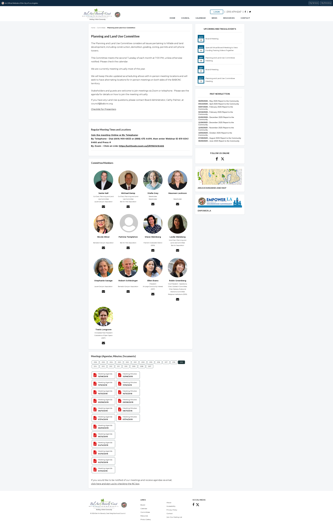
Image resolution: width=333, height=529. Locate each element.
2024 (111, 362)
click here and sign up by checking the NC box (115, 484)
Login (217, 12)
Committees (145, 512)
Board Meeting (212, 39)
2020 (143, 362)
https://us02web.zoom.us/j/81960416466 (141, 146)
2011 (118, 366)
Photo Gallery (145, 519)
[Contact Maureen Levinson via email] (177, 204)
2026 (95, 362)
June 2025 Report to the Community (224, 141)
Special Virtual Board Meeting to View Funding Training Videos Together (222, 48)
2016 (173, 362)
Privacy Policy (171, 510)
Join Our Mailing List (174, 517)
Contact (245, 18)
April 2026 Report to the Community (224, 104)
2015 (181, 362)
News (214, 18)
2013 (103, 366)
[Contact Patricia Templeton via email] (128, 248)
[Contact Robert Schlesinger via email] (128, 292)
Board (142, 505)
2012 (110, 366)
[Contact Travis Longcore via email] (103, 343)
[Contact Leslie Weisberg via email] (177, 251)
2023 (119, 362)
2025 (103, 362)
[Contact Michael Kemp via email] (128, 207)
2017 (166, 362)
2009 (133, 366)
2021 (135, 362)
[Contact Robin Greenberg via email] (177, 299)
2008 (141, 366)
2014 (95, 366)
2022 (127, 362)
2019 (150, 362)
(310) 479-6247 (233, 12)
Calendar (201, 18)
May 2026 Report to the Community (224, 101)
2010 (125, 366)
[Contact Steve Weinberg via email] (152, 251)
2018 (158, 362)
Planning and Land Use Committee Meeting (220, 59)
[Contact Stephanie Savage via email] (103, 292)
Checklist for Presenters (103, 109)
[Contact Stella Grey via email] (152, 204)
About (168, 502)
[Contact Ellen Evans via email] (152, 294)
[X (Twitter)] (250, 12)
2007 (149, 366)
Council (185, 18)
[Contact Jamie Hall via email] (103, 207)
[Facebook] (245, 12)
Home (172, 18)
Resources (229, 18)
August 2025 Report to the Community (225, 138)
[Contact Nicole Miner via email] (103, 248)
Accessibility (170, 506)
